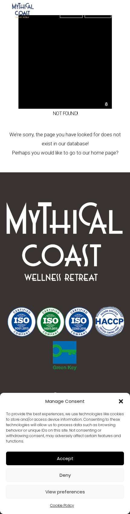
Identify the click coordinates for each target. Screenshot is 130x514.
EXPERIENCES (98, 12)
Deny (65, 475)
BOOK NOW (71, 12)
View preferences (65, 492)
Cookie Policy (62, 505)
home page (103, 153)
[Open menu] (121, 11)
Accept (65, 458)
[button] (121, 401)
